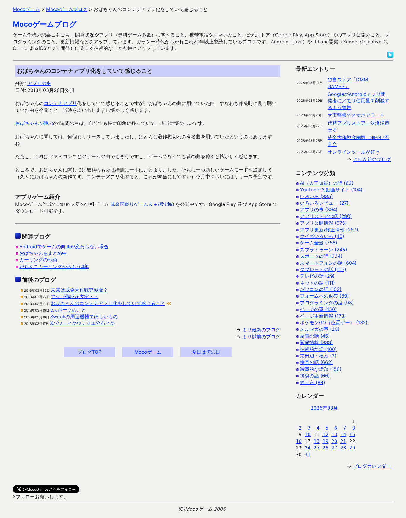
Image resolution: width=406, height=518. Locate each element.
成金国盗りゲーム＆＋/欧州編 (142, 204)
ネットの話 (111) (317, 283)
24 (308, 448)
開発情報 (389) (316, 342)
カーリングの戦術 (38, 260)
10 (308, 434)
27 (334, 448)
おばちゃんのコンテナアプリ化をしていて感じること (108, 303)
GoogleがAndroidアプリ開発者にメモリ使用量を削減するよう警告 (358, 100)
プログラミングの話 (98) (327, 303)
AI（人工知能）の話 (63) (326, 183)
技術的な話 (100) (318, 349)
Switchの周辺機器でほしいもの (84, 317)
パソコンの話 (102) (321, 289)
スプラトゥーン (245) (323, 249)
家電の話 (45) (315, 336)
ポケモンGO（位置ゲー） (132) (334, 322)
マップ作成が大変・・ (74, 296)
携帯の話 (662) (316, 362)
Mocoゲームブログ (45, 24)
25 (317, 448)
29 (352, 448)
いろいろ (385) (316, 196)
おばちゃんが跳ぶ (34, 123)
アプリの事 (39, 83)
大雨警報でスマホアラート (356, 115)
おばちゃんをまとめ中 (43, 253)
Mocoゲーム (147, 352)
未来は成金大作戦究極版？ (79, 290)
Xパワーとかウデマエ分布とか (82, 323)
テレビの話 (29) (317, 276)
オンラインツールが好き (354, 152)
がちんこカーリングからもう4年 (54, 266)
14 (343, 434)
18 (317, 441)
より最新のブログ (261, 330)
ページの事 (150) (318, 309)
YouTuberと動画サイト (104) (331, 190)
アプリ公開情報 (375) (323, 223)
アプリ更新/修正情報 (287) (329, 230)
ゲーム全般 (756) (318, 243)
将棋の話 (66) (315, 376)
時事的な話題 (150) (321, 369)
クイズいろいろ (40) (322, 236)
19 (325, 441)
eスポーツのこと (68, 310)
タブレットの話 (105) (323, 269)
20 (334, 441)
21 (343, 441)
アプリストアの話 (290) (326, 216)
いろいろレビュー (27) (324, 203)
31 (308, 454)
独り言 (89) (312, 382)
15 (352, 434)
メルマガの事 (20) (319, 329)
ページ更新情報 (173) (323, 316)
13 (334, 434)
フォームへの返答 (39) (324, 296)
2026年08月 (324, 408)
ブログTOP (89, 352)
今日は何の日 (206, 352)
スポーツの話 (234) (321, 256)
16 (299, 441)
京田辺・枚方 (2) (318, 356)
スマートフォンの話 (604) (328, 263)
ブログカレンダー (372, 466)
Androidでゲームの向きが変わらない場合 (63, 247)
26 (325, 448)
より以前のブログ (261, 336)
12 (325, 434)
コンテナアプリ (60, 103)
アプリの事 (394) (319, 209)
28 (343, 448)
